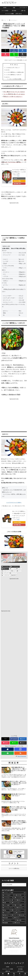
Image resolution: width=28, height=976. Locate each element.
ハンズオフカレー (15, 566)
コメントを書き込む (14, 868)
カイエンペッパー (6, 570)
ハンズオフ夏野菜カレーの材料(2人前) (15, 72)
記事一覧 (8, 971)
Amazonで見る (17, 181)
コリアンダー (6, 573)
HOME (7, 966)
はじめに (8, 69)
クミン (19, 570)
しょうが (13, 568)
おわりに (8, 77)
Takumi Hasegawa (14, 938)
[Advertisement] (14, 218)
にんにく (19, 568)
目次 (12, 64)
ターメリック (14, 573)
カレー (14, 570)
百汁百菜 (20, 969)
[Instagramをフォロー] (20, 749)
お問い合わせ (20, 971)
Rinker (18, 175)
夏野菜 (14, 575)
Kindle (15, 178)
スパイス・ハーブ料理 (7, 969)
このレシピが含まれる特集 (15, 79)
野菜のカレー (6, 568)
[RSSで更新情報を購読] (20, 753)
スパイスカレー (6, 566)
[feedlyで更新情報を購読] (7, 753)
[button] (22, 54)
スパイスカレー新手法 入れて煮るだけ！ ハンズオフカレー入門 (19, 172)
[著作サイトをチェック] (7, 749)
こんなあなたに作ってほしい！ (13, 67)
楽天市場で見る (17, 183)
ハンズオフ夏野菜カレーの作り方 (13, 74)
